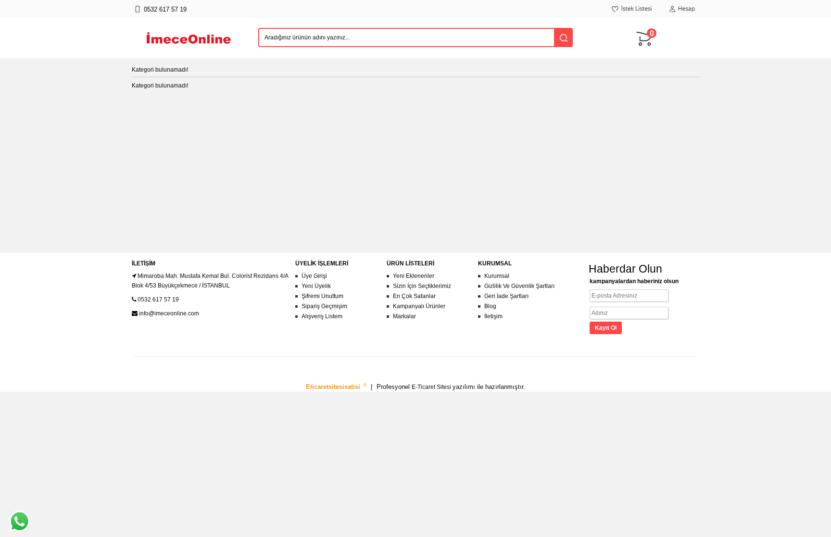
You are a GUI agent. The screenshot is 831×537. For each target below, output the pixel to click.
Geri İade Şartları (506, 296)
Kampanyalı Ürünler (419, 306)
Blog (490, 306)
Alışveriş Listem (322, 316)
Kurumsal (496, 276)
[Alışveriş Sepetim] (646, 50)
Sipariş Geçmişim (324, 306)
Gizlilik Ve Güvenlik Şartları (519, 286)
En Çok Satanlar (414, 296)
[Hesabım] (682, 14)
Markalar (404, 316)
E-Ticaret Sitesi (432, 387)
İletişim (493, 316)
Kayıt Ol (606, 328)
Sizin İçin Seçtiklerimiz (422, 286)
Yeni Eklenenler (413, 276)
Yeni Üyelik (316, 286)
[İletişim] (137, 14)
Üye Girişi (314, 276)
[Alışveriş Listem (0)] (632, 14)
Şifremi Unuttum (322, 296)
